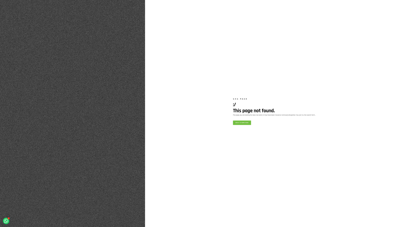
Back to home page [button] (242, 122)
